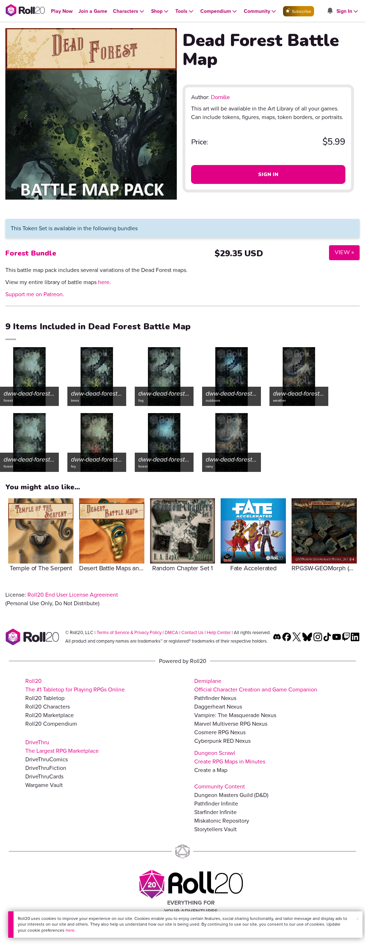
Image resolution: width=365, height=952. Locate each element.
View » (341, 252)
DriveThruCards (44, 776)
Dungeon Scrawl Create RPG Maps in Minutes (229, 757)
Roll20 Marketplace (49, 715)
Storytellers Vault (215, 829)
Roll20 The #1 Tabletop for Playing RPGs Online (75, 685)
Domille (220, 97)
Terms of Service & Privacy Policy (129, 632)
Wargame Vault (44, 785)
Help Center (219, 632)
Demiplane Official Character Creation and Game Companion (255, 685)
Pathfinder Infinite (216, 803)
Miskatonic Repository (221, 821)
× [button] (357, 919)
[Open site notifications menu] (329, 11)
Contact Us (192, 632)
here (70, 930)
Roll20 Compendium (51, 724)
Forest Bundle (30, 253)
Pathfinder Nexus (215, 698)
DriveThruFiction (45, 768)
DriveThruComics (46, 759)
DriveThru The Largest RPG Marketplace (62, 746)
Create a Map (210, 770)
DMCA (171, 632)
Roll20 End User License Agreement (72, 595)
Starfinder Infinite (215, 812)
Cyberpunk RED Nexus (222, 741)
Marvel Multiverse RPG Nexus (230, 724)
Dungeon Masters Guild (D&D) (231, 795)
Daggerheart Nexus (218, 707)
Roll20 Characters (47, 707)
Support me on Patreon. (34, 294)
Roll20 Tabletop (45, 698)
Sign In (268, 174)
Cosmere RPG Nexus (220, 732)
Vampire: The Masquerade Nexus (235, 715)
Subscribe (301, 11)
